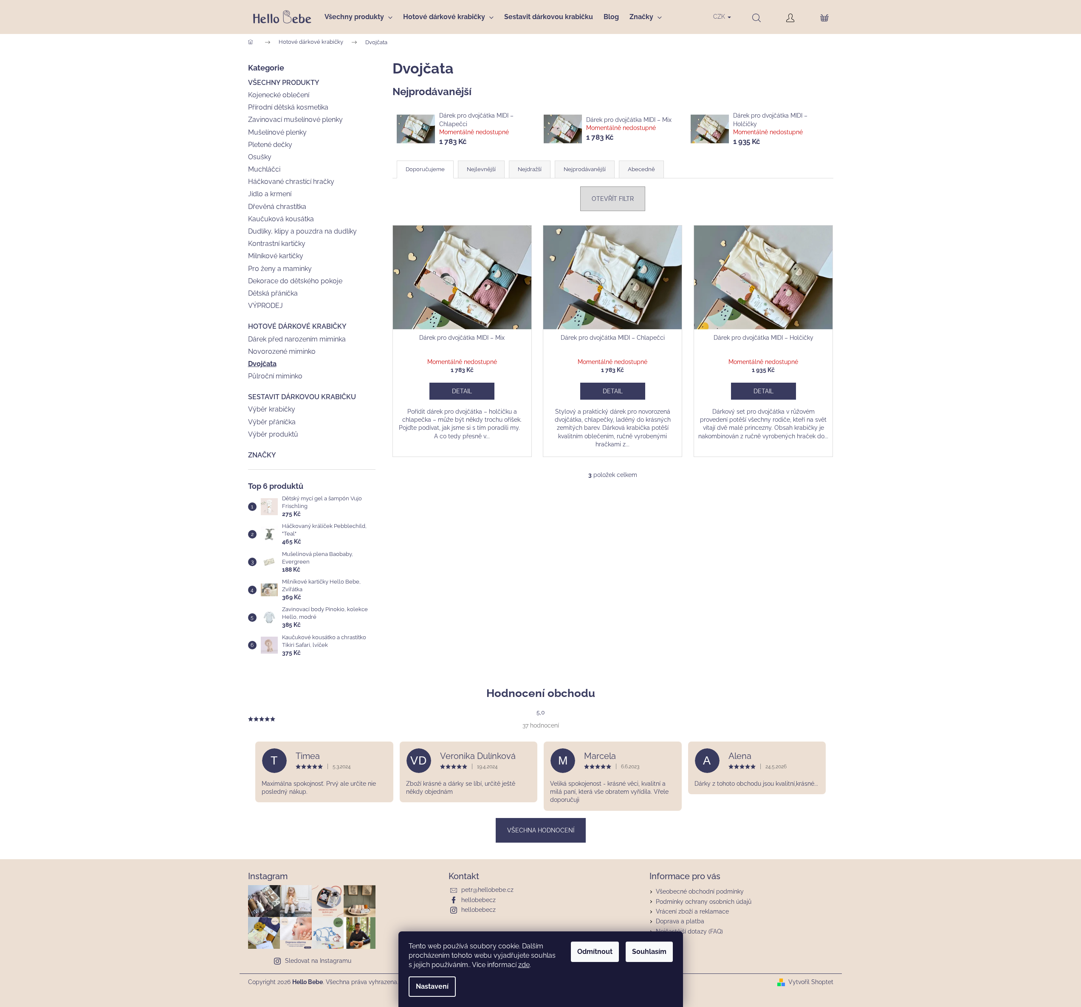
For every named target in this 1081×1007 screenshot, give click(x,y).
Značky (262, 455)
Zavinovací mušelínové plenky (295, 120)
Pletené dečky (270, 145)
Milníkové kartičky (275, 256)
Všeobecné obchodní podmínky (700, 891)
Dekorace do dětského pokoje (295, 281)
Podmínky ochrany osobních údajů (703, 901)
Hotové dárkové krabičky (297, 326)
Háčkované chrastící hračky (291, 182)
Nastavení (432, 986)
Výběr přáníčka (272, 422)
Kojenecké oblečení (278, 95)
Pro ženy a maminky (280, 269)
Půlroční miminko (275, 376)
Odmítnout (594, 952)
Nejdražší (530, 169)
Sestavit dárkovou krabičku (302, 397)
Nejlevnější (481, 169)
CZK (720, 16)
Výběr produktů (273, 434)
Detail (462, 391)
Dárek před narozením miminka (297, 339)
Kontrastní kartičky (276, 244)
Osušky (259, 157)
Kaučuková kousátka (281, 219)
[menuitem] (361, 17)
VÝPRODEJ (265, 306)
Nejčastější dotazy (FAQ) (689, 931)
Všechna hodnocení (540, 830)
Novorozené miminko (282, 351)
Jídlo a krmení (269, 194)
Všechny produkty (283, 83)
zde (524, 965)
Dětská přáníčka (273, 293)
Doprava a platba (680, 921)
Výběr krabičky (271, 409)
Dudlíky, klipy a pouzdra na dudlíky (302, 231)
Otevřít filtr (613, 198)
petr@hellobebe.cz (487, 889)
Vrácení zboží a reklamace (692, 911)
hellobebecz (478, 900)
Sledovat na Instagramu (318, 960)
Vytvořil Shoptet (810, 982)
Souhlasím (649, 952)
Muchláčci (264, 169)
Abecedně (641, 169)
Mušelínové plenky (277, 132)
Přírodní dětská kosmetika (288, 107)
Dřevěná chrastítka (277, 207)
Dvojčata (262, 364)
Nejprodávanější (585, 169)
